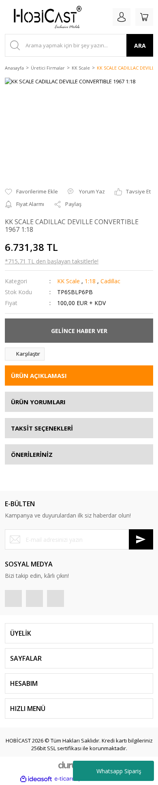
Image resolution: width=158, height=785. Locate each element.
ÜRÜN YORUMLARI (38, 402)
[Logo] (44, 17)
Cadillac (110, 281)
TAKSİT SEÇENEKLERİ (42, 428)
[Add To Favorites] (31, 192)
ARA (140, 45)
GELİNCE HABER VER (79, 331)
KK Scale (68, 281)
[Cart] (144, 17)
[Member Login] (121, 17)
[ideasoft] (36, 779)
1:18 (90, 281)
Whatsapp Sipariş (118, 771)
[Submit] (141, 539)
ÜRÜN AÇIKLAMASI (39, 375)
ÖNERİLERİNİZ (32, 454)
